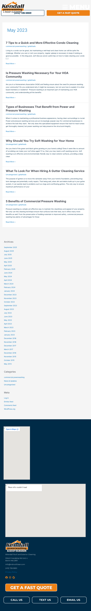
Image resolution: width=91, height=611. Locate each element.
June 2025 (8, 258)
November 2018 (10, 342)
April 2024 (8, 280)
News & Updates (10, 381)
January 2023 (9, 335)
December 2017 (10, 346)
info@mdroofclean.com (15, 564)
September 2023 (10, 306)
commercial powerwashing (16, 46)
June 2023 (8, 317)
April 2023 (8, 324)
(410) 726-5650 (11, 568)
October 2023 (9, 302)
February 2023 (9, 331)
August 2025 (9, 251)
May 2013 (8, 364)
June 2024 (8, 273)
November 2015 (10, 357)
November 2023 (10, 298)
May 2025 (8, 262)
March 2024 (8, 284)
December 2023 (10, 295)
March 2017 (8, 349)
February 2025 (9, 269)
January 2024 (9, 291)
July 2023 (8, 313)
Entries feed (8, 402)
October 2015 (9, 360)
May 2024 (8, 276)
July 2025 (7, 255)
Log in (6, 398)
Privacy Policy (11, 572)
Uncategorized (11, 144)
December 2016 (10, 353)
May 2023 (8, 320)
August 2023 (9, 309)
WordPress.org (9, 409)
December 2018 (10, 338)
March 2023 (8, 327)
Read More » (10, 63)
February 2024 (9, 287)
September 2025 (10, 247)
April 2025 (8, 266)
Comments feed (10, 405)
